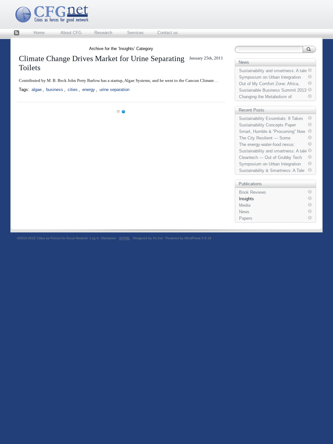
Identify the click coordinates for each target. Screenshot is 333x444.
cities (73, 89)
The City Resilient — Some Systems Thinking (264, 138)
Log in (94, 238)
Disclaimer (108, 238)
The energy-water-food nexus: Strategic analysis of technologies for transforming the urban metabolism (271, 144)
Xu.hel (158, 238)
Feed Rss (16, 33)
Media (244, 205)
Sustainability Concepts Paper (267, 125)
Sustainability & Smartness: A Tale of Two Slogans (271, 170)
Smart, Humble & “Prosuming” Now (272, 131)
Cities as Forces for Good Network (62, 238)
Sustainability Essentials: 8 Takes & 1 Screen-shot (271, 118)
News (244, 211)
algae (37, 89)
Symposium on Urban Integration (270, 77)
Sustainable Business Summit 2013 (272, 90)
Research (103, 32)
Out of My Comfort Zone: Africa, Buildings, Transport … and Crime (271, 83)
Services (135, 32)
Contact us (167, 32)
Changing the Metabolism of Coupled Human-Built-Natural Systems (266, 96)
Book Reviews (252, 192)
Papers (245, 218)
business (54, 89)
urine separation (114, 89)
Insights (246, 198)
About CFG (71, 32)
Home (39, 32)
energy (88, 89)
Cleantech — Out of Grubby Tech (270, 157)
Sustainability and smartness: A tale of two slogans (273, 70)
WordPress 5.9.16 (197, 238)
